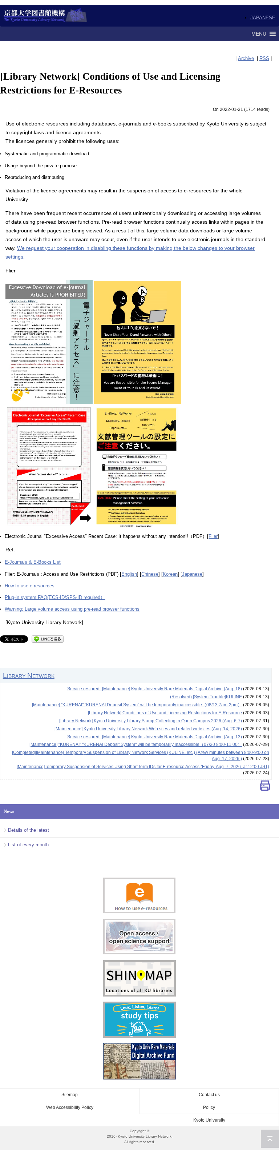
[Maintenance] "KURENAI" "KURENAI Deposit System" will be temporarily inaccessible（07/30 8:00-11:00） (135, 744)
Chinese (149, 574)
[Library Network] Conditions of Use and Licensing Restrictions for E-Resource (165, 712)
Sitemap (69, 1094)
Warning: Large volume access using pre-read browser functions (72, 609)
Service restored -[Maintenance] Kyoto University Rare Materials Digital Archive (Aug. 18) (154, 688)
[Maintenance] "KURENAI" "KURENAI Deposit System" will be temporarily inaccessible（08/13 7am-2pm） (137, 704)
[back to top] (270, 1139)
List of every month (28, 844)
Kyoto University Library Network (46, 16)
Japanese (192, 574)
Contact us (209, 1094)
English (129, 574)
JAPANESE (262, 17)
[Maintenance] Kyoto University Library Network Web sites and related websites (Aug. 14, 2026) (148, 728)
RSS (264, 58)
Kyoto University (209, 1120)
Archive (246, 58)
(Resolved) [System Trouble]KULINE (206, 696)
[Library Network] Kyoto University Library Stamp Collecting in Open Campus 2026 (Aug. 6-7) (150, 720)
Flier (213, 536)
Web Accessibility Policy (69, 1107)
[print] (264, 787)
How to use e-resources (29, 585)
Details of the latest (28, 830)
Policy (209, 1107)
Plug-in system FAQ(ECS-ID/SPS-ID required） (55, 597)
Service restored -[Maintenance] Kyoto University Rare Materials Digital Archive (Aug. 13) (154, 736)
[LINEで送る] (48, 638)
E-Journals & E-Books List (33, 562)
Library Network (28, 675)
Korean (170, 574)
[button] (258, 34)
